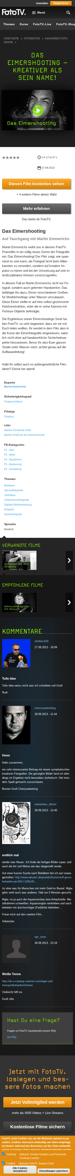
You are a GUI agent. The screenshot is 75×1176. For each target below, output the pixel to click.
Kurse (24, 24)
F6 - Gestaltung (12, 469)
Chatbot (10, 1163)
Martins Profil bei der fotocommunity (24, 435)
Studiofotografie (13, 514)
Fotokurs (9, 416)
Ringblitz (9, 509)
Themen (9, 24)
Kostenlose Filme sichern (37, 1126)
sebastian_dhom (45, 804)
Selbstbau (10, 495)
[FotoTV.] (14, 12)
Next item (69, 560)
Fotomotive (32, 38)
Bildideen (9, 485)
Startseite (11, 38)
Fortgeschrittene (13, 401)
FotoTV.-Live (42, 24)
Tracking (11, 1154)
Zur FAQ (11, 1037)
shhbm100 (42, 641)
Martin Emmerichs (15, 386)
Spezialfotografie (13, 490)
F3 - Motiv (9, 454)
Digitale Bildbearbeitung (18, 504)
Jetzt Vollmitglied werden (37, 1102)
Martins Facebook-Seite (17, 430)
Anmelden (42, 3)
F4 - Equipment (12, 459)
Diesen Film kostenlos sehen (36, 184)
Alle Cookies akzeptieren (20, 1169)
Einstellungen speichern (53, 1171)
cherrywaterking (45, 708)
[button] (38, 110)
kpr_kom (40, 936)
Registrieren (61, 3)
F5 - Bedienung (13, 464)
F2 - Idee (9, 449)
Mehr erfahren (36, 208)
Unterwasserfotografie (16, 499)
